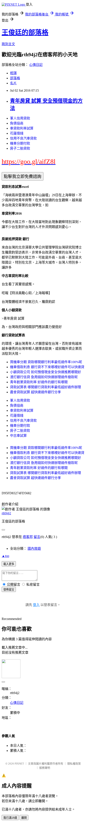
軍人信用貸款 (20, 118)
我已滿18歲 (10, 817)
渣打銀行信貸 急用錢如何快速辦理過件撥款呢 (44, 377)
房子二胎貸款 (20, 148)
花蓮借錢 (16, 133)
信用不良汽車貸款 (23, 138)
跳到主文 (8, 44)
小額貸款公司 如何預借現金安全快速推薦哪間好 (45, 372)
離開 (24, 817)
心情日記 (36, 65)
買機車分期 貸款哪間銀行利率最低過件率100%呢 (46, 362)
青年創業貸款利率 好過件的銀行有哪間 (39, 382)
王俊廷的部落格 (25, 32)
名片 (13, 83)
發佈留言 (8, 589)
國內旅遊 (34, 548)
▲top (5, 556)
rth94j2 (6, 513)
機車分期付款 (20, 143)
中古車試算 (18, 435)
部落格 (15, 78)
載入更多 (8, 564)
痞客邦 (28, 537)
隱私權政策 (74, 763)
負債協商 (16, 123)
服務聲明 (44, 767)
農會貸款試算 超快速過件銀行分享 (35, 392)
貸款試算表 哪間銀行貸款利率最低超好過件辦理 (45, 387)
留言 (37, 537)
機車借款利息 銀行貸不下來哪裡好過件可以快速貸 (47, 367)
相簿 (13, 73)
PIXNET (19, 763)
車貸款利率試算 (21, 128)
